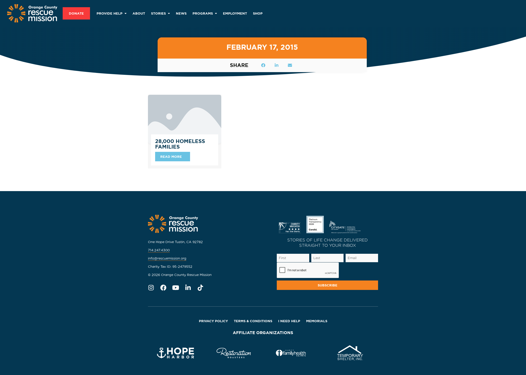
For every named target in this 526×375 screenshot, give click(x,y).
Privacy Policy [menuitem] (213, 321)
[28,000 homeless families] (184, 118)
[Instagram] (151, 288)
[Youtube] (176, 288)
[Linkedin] (188, 288)
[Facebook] (163, 288)
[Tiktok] (200, 288)
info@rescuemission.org (167, 258)
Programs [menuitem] (203, 13)
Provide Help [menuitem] (109, 13)
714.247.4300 (159, 250)
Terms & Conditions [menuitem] (253, 321)
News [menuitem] (181, 13)
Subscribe (327, 285)
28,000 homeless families (180, 144)
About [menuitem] (139, 13)
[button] (263, 65)
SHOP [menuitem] (258, 13)
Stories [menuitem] (158, 13)
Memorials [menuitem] (316, 321)
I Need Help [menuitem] (289, 321)
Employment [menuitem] (235, 13)
